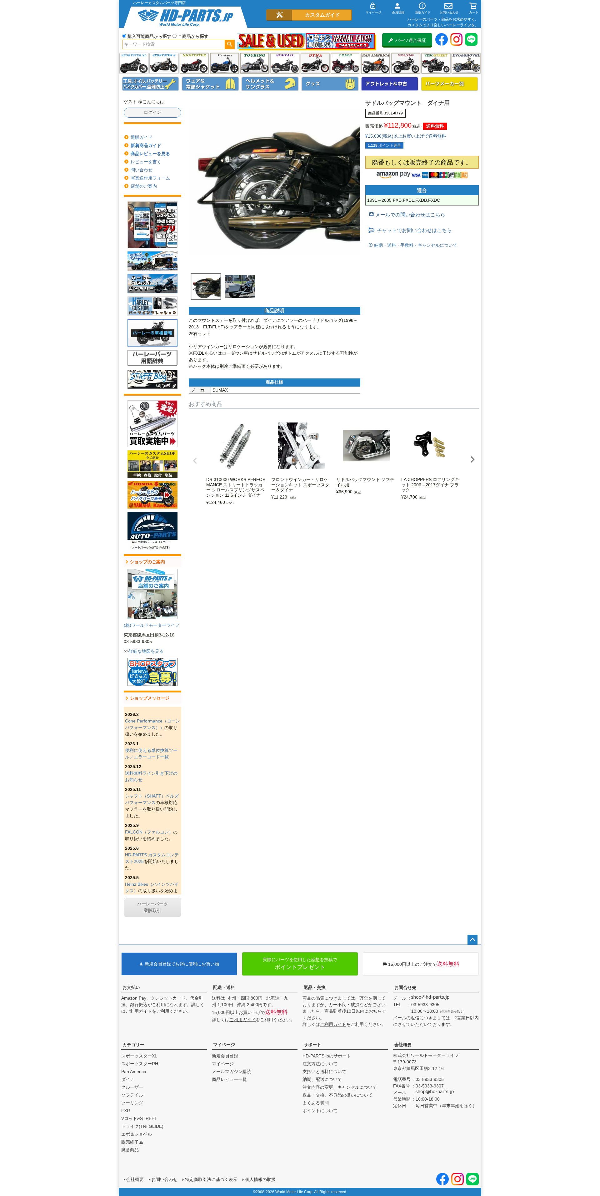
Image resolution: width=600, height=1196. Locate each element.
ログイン (152, 112)
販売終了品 (132, 1141)
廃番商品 (130, 1149)
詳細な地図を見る (146, 651)
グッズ (330, 83)
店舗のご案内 (144, 186)
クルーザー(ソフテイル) (224, 63)
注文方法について (320, 1063)
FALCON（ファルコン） (149, 831)
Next (472, 459)
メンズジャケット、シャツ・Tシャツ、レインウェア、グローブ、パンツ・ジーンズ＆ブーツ (210, 83)
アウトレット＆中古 (390, 83)
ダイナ (315, 63)
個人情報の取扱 (260, 1179)
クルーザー (132, 1087)
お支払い (131, 987)
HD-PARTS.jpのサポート (326, 1055)
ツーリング (254, 63)
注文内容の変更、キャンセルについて (339, 1087)
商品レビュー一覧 (229, 1079)
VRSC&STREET (436, 63)
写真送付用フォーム (150, 177)
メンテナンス (150, 83)
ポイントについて (320, 1110)
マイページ (224, 1044)
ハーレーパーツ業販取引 (152, 907)
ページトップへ (473, 940)
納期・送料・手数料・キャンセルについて (415, 245)
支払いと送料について (324, 1071)
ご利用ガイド (139, 1011)
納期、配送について (322, 1079)
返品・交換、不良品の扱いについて (337, 1094)
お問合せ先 (405, 987)
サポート (312, 1044)
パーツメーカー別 (450, 83)
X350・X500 (406, 63)
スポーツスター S (164, 63)
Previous (195, 460)
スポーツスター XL (134, 63)
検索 (229, 44)
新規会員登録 (225, 1055)
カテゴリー (133, 1044)
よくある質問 (315, 1102)
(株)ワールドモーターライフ (151, 625)
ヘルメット (270, 83)
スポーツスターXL (139, 1055)
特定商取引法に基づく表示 (211, 1179)
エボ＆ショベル (136, 1134)
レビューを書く (146, 161)
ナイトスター (194, 63)
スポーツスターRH (139, 1063)
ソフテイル (285, 63)
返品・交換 (315, 987)
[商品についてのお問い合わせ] (407, 214)
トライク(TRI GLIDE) (345, 63)
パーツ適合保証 (410, 40)
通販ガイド (141, 137)
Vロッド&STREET (139, 1118)
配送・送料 (224, 987)
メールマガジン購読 (231, 1071)
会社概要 (403, 1044)
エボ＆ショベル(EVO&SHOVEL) (466, 63)
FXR (125, 1110)
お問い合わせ (164, 1179)
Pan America (375, 63)
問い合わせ (141, 169)
